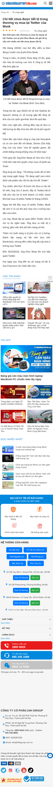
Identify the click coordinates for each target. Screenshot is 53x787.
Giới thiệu (7, 619)
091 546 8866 (11, 733)
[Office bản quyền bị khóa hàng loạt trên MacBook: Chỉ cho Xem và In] (14, 288)
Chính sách (8, 635)
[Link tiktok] (31, 771)
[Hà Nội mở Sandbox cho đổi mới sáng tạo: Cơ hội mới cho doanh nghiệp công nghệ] (39, 288)
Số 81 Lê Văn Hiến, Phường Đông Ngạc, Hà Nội (28, 610)
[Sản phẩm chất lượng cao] (11, 781)
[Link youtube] (24, 771)
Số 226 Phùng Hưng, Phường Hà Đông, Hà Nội (28, 585)
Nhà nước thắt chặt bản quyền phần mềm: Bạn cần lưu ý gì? (14, 325)
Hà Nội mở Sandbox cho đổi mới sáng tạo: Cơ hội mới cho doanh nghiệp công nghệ (38, 300)
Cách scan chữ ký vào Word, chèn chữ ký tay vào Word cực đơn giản (33, 475)
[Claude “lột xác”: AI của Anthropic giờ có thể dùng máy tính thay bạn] (39, 314)
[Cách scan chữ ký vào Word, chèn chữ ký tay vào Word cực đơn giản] (8, 476)
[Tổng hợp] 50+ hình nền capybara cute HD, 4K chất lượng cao (31, 483)
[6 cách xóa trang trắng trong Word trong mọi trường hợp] (8, 450)
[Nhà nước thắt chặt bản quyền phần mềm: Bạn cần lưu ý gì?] (14, 314)
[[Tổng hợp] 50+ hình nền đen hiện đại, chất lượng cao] (8, 459)
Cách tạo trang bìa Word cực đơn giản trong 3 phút (33, 466)
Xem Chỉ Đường (21, 578)
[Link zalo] (17, 771)
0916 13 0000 (20, 666)
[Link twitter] (3, 771)
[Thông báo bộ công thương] (33, 779)
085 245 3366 (20, 657)
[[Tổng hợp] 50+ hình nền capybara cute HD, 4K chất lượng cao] (8, 485)
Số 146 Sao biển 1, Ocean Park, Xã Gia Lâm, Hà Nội (28, 572)
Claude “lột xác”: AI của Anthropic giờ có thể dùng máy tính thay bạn (38, 325)
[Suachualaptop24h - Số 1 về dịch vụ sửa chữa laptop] (12, 3)
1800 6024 (18, 647)
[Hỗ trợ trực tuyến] (50, 755)
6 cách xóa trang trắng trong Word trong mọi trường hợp (31, 448)
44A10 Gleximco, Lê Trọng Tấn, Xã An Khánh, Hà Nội (28, 597)
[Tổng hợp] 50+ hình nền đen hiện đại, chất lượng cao (33, 457)
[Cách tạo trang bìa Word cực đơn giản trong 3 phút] (8, 467)
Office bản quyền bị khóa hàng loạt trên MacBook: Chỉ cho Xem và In (14, 300)
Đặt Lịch (35, 578)
